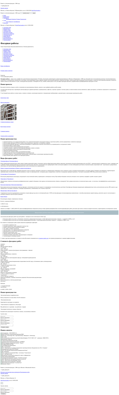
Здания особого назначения (7, 136)
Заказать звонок (4, 8)
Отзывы (18, 19)
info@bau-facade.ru (36, 10)
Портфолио (8, 19)
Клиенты (14, 19)
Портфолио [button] (6, 18)
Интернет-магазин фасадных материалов (10, 372)
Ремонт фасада (6, 36)
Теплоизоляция (6, 40)
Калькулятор (6, 16)
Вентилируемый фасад (6, 184)
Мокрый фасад (6, 28)
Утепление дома (7, 27)
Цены (4, 15)
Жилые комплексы (5, 102)
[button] (13, 161)
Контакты (5, 22)
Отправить (3, 393)
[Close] (2, 383)
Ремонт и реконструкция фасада (8, 168)
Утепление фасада (7, 35)
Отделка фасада (7, 37)
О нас (7, 21)
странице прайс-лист (44, 238)
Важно (2, 196)
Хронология (23, 19)
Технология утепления (8, 33)
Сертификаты (16, 21)
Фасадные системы (7, 32)
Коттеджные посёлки (6, 126)
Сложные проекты (5, 131)
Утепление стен (7, 31)
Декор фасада (4, 178)
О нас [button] (4, 20)
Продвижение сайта (25, 372)
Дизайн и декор (7, 30)
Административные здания (7, 122)
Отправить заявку (5, 327)
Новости (11, 21)
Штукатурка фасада (8, 38)
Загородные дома (5, 97)
